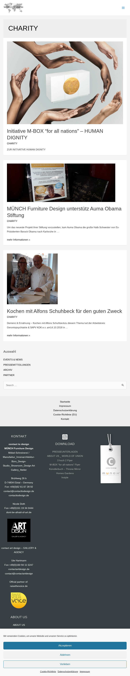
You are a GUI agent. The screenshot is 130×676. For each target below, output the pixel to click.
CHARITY (12, 143)
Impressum (85, 671)
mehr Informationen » (18, 239)
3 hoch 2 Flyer (65, 460)
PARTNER (8, 375)
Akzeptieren (65, 645)
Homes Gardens (65, 473)
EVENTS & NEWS (13, 359)
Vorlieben (65, 664)
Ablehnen (65, 654)
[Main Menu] (123, 7)
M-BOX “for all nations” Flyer (65, 464)
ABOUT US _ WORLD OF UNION (65, 456)
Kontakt (65, 419)
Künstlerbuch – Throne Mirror (65, 469)
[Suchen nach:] (65, 385)
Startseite (65, 401)
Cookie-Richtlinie (48, 671)
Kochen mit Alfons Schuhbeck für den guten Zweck (64, 311)
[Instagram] (65, 437)
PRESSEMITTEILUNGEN (16, 365)
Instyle (64, 477)
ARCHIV (7, 370)
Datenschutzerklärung (68, 671)
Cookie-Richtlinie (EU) (65, 414)
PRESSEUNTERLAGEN (65, 452)
